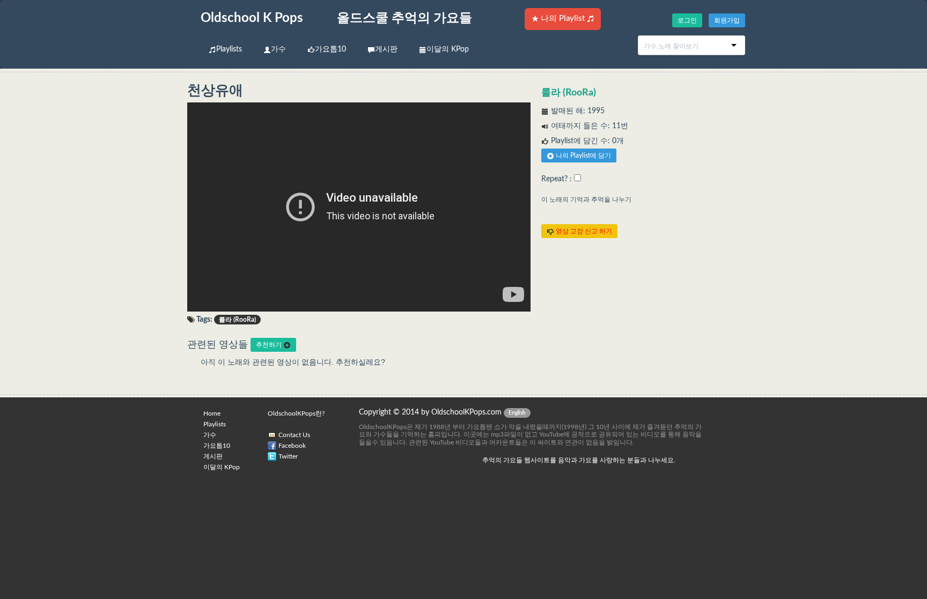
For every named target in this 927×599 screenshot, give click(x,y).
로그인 (687, 20)
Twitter (288, 456)
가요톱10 (330, 49)
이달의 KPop (447, 49)
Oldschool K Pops (252, 18)
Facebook (292, 445)
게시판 (386, 49)
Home (211, 413)
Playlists (229, 49)
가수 (278, 49)
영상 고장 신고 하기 (583, 231)
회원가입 (727, 20)
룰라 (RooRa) (568, 93)
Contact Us (294, 435)
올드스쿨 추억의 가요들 (404, 18)
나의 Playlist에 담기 (582, 155)
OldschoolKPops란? (296, 413)
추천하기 (269, 345)
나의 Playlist (563, 18)
